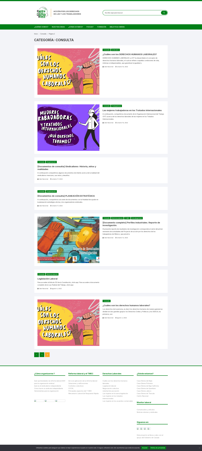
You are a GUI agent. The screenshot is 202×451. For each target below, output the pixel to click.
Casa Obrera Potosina (145, 383)
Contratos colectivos (76, 386)
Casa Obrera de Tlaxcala (146, 393)
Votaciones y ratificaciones (78, 383)
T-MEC (127, 218)
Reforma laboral (117, 218)
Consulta (107, 50)
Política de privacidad (158, 448)
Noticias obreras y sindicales (147, 412)
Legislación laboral (109, 386)
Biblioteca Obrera (117, 27)
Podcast (90, 27)
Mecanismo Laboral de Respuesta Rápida (83, 393)
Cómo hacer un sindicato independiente (48, 388)
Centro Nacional (142, 396)
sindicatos (115, 50)
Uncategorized (137, 218)
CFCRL (71, 388)
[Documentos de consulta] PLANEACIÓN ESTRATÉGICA (66, 196)
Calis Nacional (108, 66)
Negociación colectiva (111, 388)
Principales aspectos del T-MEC (80, 391)
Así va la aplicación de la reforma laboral (82, 381)
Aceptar (145, 448)
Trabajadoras (116, 106)
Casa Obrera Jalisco (144, 391)
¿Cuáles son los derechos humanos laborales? (126, 305)
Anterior (36, 354)
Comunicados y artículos (146, 410)
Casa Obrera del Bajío (144, 381)
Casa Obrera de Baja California (148, 386)
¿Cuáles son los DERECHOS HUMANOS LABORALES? (130, 54)
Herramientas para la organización (46, 391)
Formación (101, 27)
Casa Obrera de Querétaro (146, 388)
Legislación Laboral (47, 278)
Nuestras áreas (58, 27)
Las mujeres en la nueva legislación (115, 393)
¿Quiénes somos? (41, 27)
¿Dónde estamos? (75, 27)
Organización (51, 162)
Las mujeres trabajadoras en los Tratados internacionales (132, 110)
